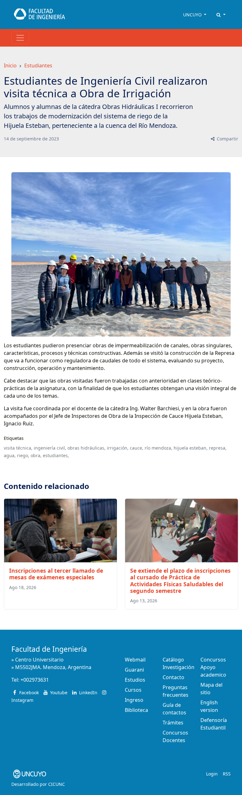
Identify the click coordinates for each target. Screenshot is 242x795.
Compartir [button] (227, 139)
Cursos (133, 689)
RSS (227, 774)
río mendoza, (158, 448)
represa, (218, 448)
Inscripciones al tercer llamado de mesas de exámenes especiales (56, 574)
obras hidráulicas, (86, 448)
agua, (10, 455)
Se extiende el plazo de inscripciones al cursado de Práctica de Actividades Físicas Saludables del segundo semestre (180, 580)
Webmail (135, 659)
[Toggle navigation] (20, 37)
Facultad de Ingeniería (49, 649)
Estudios (135, 679)
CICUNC (56, 784)
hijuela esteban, (191, 448)
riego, (23, 455)
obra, (36, 455)
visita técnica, (18, 448)
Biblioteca (136, 710)
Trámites (173, 722)
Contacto (173, 677)
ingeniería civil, (50, 448)
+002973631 (34, 679)
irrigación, (118, 448)
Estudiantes (38, 65)
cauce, (136, 448)
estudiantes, (56, 455)
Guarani (134, 669)
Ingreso (134, 699)
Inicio (10, 65)
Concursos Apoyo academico (213, 667)
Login (212, 774)
